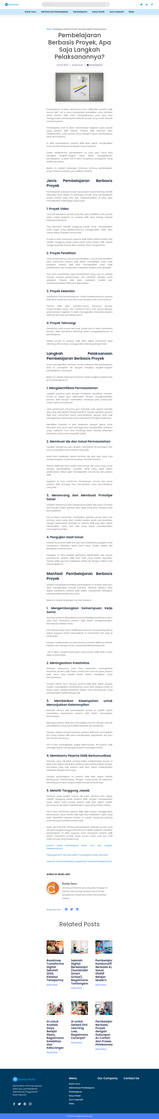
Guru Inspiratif (117, 11)
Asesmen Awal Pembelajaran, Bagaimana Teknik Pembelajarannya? (79, 861)
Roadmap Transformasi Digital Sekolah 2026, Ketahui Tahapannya (56, 970)
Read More (52, 985)
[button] (66, 909)
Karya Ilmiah (98, 11)
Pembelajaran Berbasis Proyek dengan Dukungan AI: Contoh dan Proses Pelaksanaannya (107, 1033)
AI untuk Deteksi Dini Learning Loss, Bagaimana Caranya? (79, 1030)
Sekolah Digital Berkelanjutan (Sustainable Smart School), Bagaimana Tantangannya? (82, 972)
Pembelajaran (80, 11)
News (131, 11)
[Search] (107, 4)
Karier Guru (30, 11)
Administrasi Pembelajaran (54, 11)
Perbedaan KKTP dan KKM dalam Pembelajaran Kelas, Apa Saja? (77, 855)
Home (49, 29)
